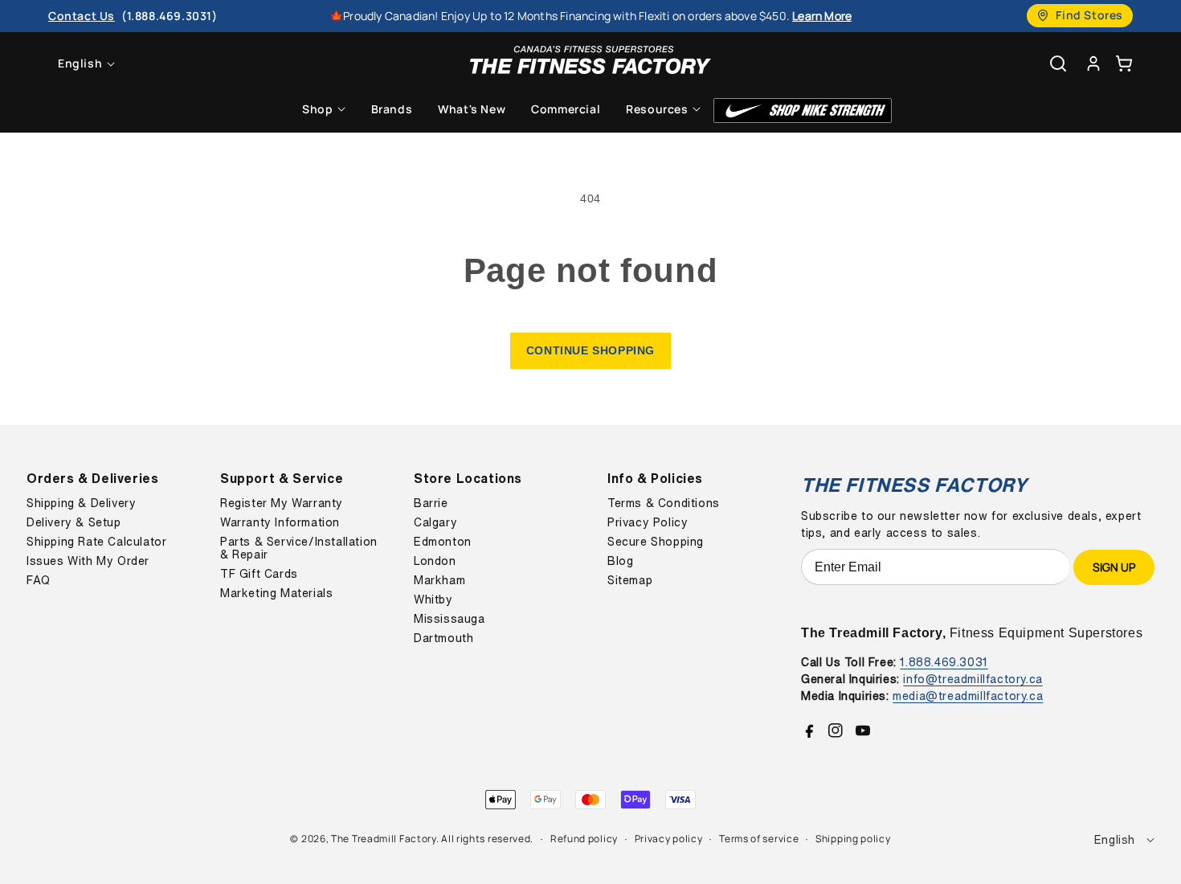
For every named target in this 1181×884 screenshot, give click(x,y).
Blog (620, 561)
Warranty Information (280, 522)
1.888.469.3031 (943, 661)
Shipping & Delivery (81, 503)
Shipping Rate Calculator (96, 541)
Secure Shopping (655, 541)
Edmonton (443, 541)
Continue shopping (590, 350)
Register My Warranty (281, 503)
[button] (1124, 63)
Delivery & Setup (74, 522)
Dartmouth (443, 638)
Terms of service (759, 838)
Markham (439, 580)
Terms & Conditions (663, 503)
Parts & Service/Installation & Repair (299, 548)
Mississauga (449, 618)
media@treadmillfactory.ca (968, 695)
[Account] (1093, 63)
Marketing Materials (276, 593)
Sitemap (629, 580)
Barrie (431, 503)
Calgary (435, 522)
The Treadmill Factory (383, 838)
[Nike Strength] (802, 110)
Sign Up (1114, 567)
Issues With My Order (88, 561)
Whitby (433, 599)
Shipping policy (853, 838)
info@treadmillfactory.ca (972, 678)
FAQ (39, 580)
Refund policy (584, 838)
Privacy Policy (647, 522)
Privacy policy (669, 838)
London (435, 561)
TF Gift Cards (259, 573)
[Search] (1058, 63)
